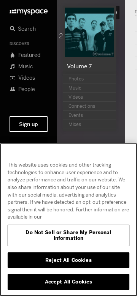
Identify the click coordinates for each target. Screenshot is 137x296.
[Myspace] (29, 10)
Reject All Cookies (68, 260)
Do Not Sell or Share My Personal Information (68, 235)
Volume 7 (79, 66)
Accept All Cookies (68, 281)
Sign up (28, 124)
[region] (68, 219)
